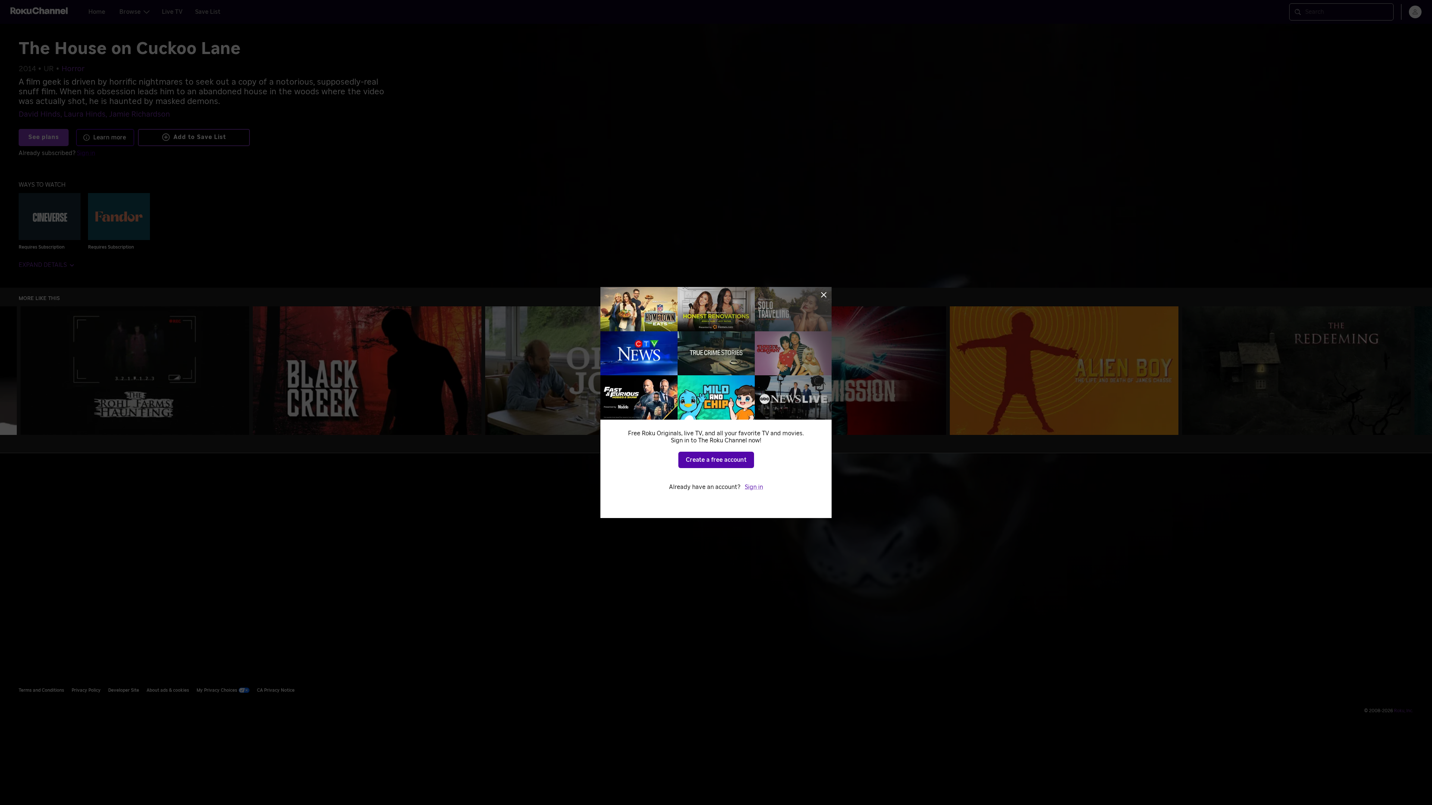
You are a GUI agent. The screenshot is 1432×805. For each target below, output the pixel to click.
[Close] (824, 295)
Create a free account (716, 460)
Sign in (754, 487)
